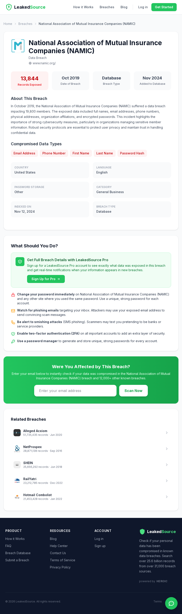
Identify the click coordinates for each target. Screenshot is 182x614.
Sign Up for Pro (43, 279)
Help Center (59, 546)
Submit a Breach (17, 560)
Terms (157, 601)
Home (8, 24)
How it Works (83, 7)
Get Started (164, 7)
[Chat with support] (171, 603)
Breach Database (18, 553)
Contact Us (58, 553)
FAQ (8, 546)
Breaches (107, 7)
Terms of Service (62, 560)
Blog (124, 7)
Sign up (100, 546)
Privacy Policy (60, 567)
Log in (143, 7)
